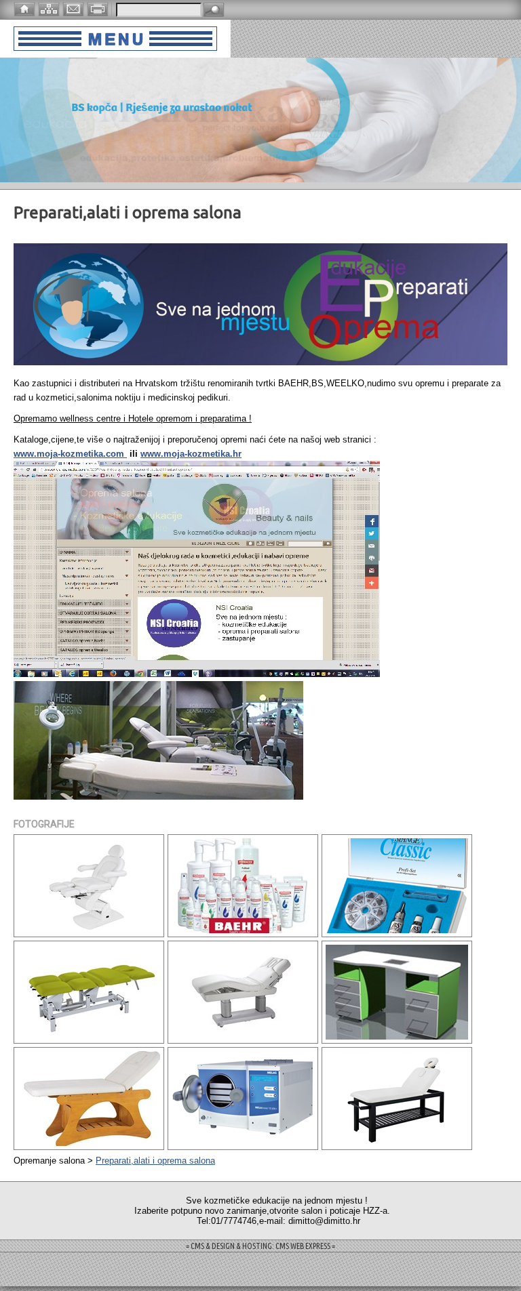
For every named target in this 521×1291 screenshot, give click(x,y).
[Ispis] (99, 8)
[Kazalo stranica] (50, 8)
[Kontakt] (74, 8)
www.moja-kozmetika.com (70, 454)
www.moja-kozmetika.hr (191, 454)
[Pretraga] (214, 10)
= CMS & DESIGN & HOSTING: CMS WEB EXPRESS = (260, 1246)
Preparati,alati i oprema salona (155, 1160)
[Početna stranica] (26, 8)
